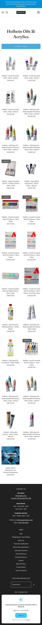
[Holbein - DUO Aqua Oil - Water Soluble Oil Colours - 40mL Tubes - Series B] (31, 97)
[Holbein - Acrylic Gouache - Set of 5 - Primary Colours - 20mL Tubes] (10, 169)
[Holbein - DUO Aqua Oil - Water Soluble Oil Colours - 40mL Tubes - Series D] (31, 384)
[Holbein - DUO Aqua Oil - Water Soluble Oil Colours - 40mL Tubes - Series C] (31, 133)
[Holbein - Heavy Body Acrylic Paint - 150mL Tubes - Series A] (31, 169)
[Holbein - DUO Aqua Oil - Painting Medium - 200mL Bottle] (10, 312)
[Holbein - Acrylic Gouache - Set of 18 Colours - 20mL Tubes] (31, 240)
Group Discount (21, 554)
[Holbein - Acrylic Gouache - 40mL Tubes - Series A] (10, 97)
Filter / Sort (21, 46)
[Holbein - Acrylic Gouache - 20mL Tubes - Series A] (10, 63)
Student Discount (21, 557)
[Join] (34, 584)
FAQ (21, 534)
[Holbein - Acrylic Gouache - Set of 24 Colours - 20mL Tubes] (10, 240)
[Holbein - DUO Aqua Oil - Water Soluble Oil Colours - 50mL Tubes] (31, 312)
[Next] (40, 4)
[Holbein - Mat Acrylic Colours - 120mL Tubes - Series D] (10, 420)
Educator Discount (21, 550)
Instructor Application (21, 544)
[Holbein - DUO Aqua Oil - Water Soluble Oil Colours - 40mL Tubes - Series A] (10, 133)
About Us (21, 540)
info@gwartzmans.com (25, 520)
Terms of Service (21, 570)
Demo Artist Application (21, 547)
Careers (21, 560)
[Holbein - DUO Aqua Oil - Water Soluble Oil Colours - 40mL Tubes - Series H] (31, 420)
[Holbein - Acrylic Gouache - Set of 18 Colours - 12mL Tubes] (31, 204)
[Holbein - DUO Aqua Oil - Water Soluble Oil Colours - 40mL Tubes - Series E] (10, 384)
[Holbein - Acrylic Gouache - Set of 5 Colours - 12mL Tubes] (31, 348)
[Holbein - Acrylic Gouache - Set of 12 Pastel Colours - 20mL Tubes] (10, 276)
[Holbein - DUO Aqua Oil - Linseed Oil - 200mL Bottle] (10, 348)
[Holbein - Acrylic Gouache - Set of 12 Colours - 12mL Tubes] (10, 204)
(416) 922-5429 (23, 523)
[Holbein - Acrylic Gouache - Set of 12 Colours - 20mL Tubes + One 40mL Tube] (31, 276)
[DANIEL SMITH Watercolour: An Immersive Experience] (10, 455)
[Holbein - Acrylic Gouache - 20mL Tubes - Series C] (31, 63)
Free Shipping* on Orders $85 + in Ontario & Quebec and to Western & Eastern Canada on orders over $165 (21, 5)
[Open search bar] (7, 12)
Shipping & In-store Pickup (21, 537)
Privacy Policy (21, 567)
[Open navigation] (3, 12)
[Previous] (2, 4)
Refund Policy (21, 564)
